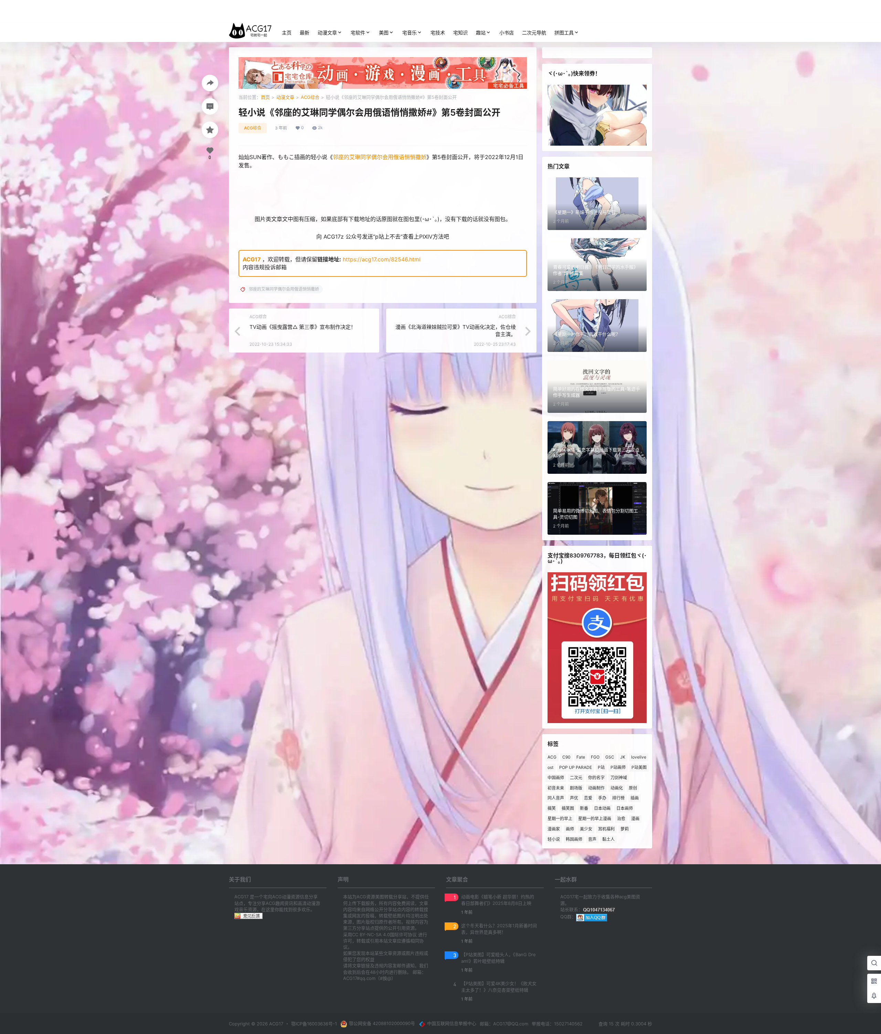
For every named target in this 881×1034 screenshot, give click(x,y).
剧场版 (576, 788)
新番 (584, 808)
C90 (566, 757)
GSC (609, 757)
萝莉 (624, 829)
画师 (570, 829)
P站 (601, 767)
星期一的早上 (560, 818)
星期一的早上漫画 (594, 818)
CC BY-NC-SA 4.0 (371, 934)
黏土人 (608, 839)
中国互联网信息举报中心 (451, 1023)
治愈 (621, 818)
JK (622, 757)
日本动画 (602, 808)
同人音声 (556, 798)
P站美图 (639, 767)
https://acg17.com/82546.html (382, 259)
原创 (633, 788)
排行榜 (618, 798)
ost (550, 767)
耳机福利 (606, 829)
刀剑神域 (619, 777)
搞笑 (552, 808)
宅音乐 (409, 32)
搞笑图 (568, 808)
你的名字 (596, 777)
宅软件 (358, 32)
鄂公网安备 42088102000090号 (382, 1023)
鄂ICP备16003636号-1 (314, 1023)
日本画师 (624, 808)
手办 (602, 798)
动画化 (617, 788)
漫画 (635, 818)
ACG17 (252, 259)
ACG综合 (310, 97)
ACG (552, 757)
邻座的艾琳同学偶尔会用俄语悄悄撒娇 (379, 157)
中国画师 (556, 777)
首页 (265, 97)
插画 (634, 798)
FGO (595, 757)
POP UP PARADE (575, 767)
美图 (384, 32)
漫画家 (554, 829)
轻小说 (554, 839)
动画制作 (596, 788)
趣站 (481, 32)
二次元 (576, 777)
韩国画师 (574, 839)
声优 (574, 798)
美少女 (586, 829)
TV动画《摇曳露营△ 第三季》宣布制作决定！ (303, 327)
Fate (580, 757)
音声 (592, 839)
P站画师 (618, 767)
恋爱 (588, 798)
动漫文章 (327, 32)
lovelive (638, 757)
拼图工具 (564, 32)
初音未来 (556, 788)
